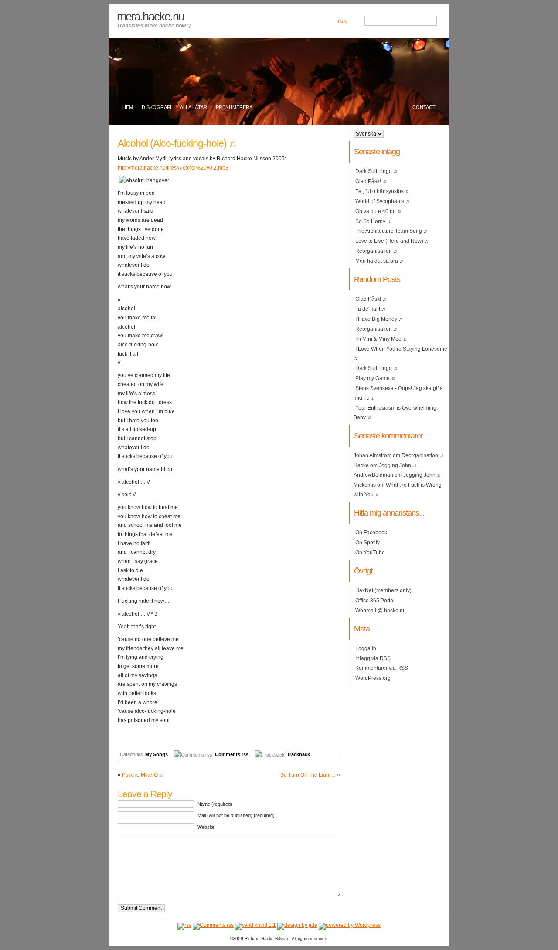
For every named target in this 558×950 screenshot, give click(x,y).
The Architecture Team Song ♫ (391, 231)
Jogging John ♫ (397, 465)
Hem (127, 107)
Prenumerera (234, 107)
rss (342, 20)
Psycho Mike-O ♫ (142, 775)
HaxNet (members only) (383, 590)
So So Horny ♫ (373, 221)
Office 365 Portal (375, 600)
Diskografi (156, 107)
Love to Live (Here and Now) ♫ (392, 241)
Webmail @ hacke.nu (380, 610)
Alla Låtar (193, 107)
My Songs (156, 754)
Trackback (298, 754)
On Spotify (367, 542)
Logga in (365, 648)
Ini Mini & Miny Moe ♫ (381, 339)
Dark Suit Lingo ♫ (376, 171)
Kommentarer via (381, 668)
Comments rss (231, 754)
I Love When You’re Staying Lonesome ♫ (400, 354)
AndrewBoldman (373, 475)
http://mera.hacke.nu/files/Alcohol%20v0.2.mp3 (173, 168)
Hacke (361, 465)
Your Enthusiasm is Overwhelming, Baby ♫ (396, 413)
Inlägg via (373, 658)
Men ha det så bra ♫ (379, 261)
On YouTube (370, 553)
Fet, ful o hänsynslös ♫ (382, 191)
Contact (424, 107)
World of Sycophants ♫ (382, 201)
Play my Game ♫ (375, 378)
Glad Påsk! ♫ (370, 181)
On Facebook (371, 532)
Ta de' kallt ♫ (370, 309)
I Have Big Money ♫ (378, 319)
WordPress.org (373, 678)
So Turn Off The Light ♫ (308, 775)
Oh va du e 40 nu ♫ (378, 211)
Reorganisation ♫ (376, 251)
